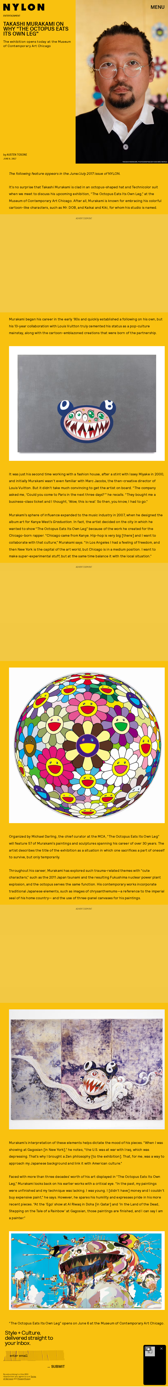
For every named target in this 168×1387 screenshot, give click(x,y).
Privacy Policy (23, 1378)
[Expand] (148, 1348)
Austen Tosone (17, 154)
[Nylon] (23, 7)
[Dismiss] (161, 1348)
